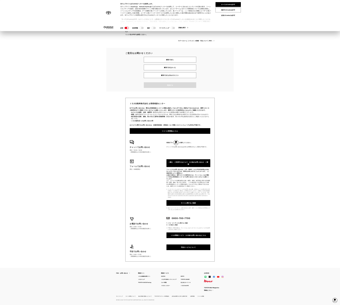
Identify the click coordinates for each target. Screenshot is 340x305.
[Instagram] (222, 276)
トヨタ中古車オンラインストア (169, 279)
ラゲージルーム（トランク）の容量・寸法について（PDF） (195, 40)
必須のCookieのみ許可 (228, 15)
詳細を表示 (182, 27)
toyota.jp (134, 6)
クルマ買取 (164, 282)
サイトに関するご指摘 (188, 203)
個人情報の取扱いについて (145, 296)
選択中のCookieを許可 (228, 10)
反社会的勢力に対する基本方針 (179, 296)
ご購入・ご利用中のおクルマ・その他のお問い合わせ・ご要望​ (188, 163)
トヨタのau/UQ (185, 285)
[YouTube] (218, 276)
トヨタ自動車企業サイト (144, 276)
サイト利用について (131, 296)
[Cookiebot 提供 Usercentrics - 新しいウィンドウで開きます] (108, 27)
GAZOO (163, 276)
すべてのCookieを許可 (228, 4)
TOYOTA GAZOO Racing (144, 282)
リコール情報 (200, 296)
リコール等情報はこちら (170, 131)
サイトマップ (119, 296)
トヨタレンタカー (165, 285)
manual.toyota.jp (145, 6)
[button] (334, 300)
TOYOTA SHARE (185, 279)
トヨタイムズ (141, 279)
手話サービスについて (188, 247)
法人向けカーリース (186, 282)
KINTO (182, 276)
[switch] (141, 28)
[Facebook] (213, 276)
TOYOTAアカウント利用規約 (162, 296)
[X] (209, 276)
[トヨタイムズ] (208, 281)
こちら (186, 110)
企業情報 (192, 296)
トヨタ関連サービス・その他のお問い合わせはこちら (188, 235)
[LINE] (205, 276)
